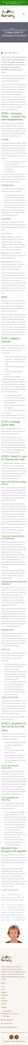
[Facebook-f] (11, 1037)
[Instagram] (16, 1037)
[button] (24, 14)
